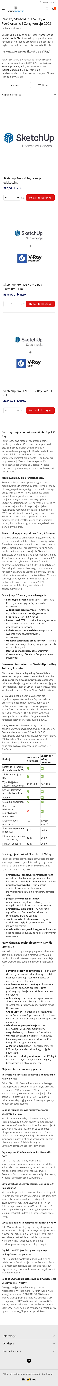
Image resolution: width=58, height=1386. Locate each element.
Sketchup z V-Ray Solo (13, 66)
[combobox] (29, 94)
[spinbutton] (11, 197)
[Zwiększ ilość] (18, 197)
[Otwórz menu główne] (3, 8)
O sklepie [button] (8, 1343)
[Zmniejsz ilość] (6, 197)
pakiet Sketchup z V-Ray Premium (20, 69)
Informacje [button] (9, 1336)
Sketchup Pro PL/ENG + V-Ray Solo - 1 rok (27, 393)
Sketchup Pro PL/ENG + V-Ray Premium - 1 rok (22, 287)
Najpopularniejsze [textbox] (11, 94)
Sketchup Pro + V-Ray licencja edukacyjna (22, 180)
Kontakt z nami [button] (12, 1351)
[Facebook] (29, 1361)
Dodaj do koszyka (40, 197)
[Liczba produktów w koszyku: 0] (53, 9)
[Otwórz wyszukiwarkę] (47, 9)
